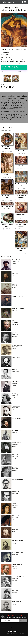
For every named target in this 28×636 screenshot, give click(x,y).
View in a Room (21, 49)
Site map (3, 627)
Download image (8, 49)
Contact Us (10, 627)
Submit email (23, 620)
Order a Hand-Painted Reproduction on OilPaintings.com (13, 67)
